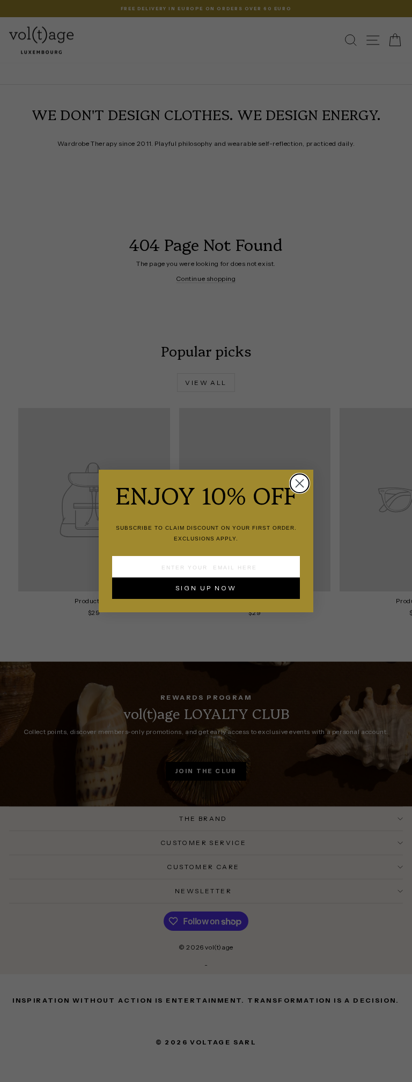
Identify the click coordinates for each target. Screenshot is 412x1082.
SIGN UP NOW (206, 588)
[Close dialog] (299, 483)
